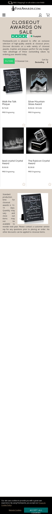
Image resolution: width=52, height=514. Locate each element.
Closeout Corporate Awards (29, 61)
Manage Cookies (15, 510)
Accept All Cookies (36, 511)
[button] (4, 15)
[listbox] (41, 62)
